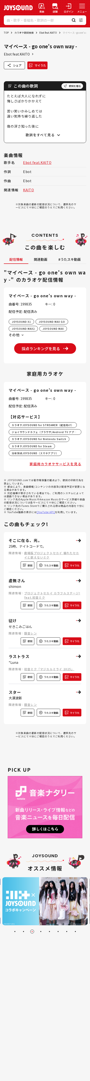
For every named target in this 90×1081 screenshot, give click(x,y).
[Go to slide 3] (32, 931)
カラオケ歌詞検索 (24, 32)
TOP (6, 32)
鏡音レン (30, 633)
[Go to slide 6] (58, 931)
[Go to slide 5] (49, 931)
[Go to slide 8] (75, 931)
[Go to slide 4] (40, 931)
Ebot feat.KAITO (48, 32)
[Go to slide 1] (14, 931)
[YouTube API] (46, 512)
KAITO (28, 189)
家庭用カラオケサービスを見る (55, 463)
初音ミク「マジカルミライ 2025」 (49, 669)
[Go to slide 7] (66, 931)
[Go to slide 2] (23, 931)
